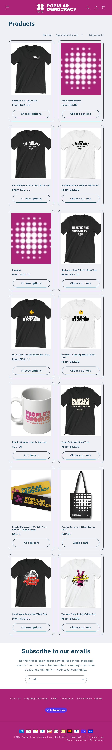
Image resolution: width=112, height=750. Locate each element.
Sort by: (47, 35)
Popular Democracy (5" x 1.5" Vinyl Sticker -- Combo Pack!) (29, 528)
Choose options (31, 113)
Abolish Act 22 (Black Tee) (25, 100)
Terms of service (95, 737)
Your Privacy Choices (89, 698)
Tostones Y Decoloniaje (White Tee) (78, 614)
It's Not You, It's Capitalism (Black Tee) (31, 355)
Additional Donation (71, 100)
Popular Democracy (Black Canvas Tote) (78, 528)
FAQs (54, 698)
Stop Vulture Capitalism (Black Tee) (29, 614)
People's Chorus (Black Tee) (75, 442)
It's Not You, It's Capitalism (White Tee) (78, 356)
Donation (16, 270)
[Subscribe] (83, 679)
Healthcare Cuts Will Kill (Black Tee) (79, 270)
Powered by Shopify (57, 737)
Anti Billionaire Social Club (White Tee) (80, 185)
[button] (7, 7)
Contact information (77, 740)
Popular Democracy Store (34, 737)
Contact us (67, 698)
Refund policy (96, 740)
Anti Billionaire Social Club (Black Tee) (31, 185)
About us (15, 698)
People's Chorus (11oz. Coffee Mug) (29, 442)
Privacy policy (77, 737)
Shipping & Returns (36, 698)
